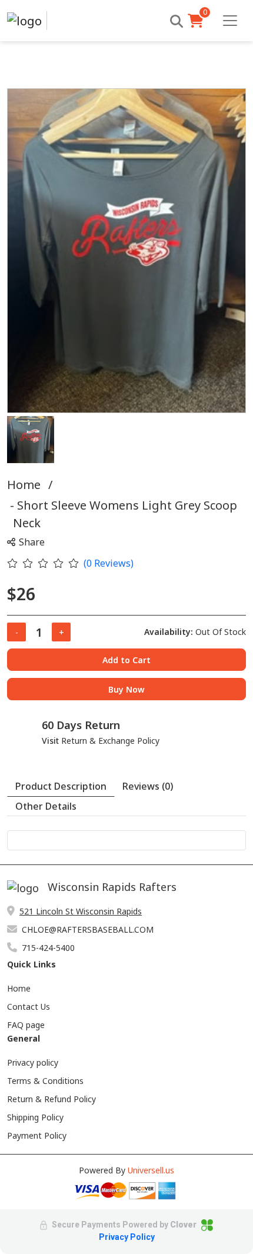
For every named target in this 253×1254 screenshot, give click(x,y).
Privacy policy (32, 1062)
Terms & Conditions (45, 1080)
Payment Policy (36, 1135)
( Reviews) (109, 563)
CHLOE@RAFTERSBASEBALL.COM (88, 929)
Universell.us (151, 1170)
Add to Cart (126, 660)
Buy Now (126, 689)
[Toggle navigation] (230, 20)
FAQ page (26, 1024)
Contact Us (28, 1006)
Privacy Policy (127, 1237)
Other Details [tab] (45, 806)
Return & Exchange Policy (110, 740)
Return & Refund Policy (51, 1099)
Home (24, 485)
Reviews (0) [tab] (147, 786)
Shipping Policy (35, 1117)
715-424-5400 (48, 947)
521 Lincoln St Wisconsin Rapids (80, 911)
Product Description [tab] (60, 786)
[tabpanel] (126, 840)
